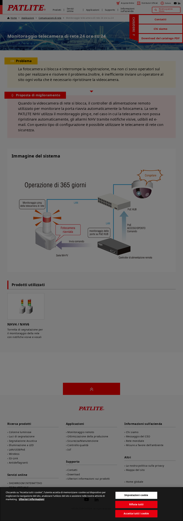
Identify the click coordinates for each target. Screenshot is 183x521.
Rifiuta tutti (136, 504)
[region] (91, 504)
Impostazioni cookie (136, 495)
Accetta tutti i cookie (136, 513)
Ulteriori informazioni (31, 499)
